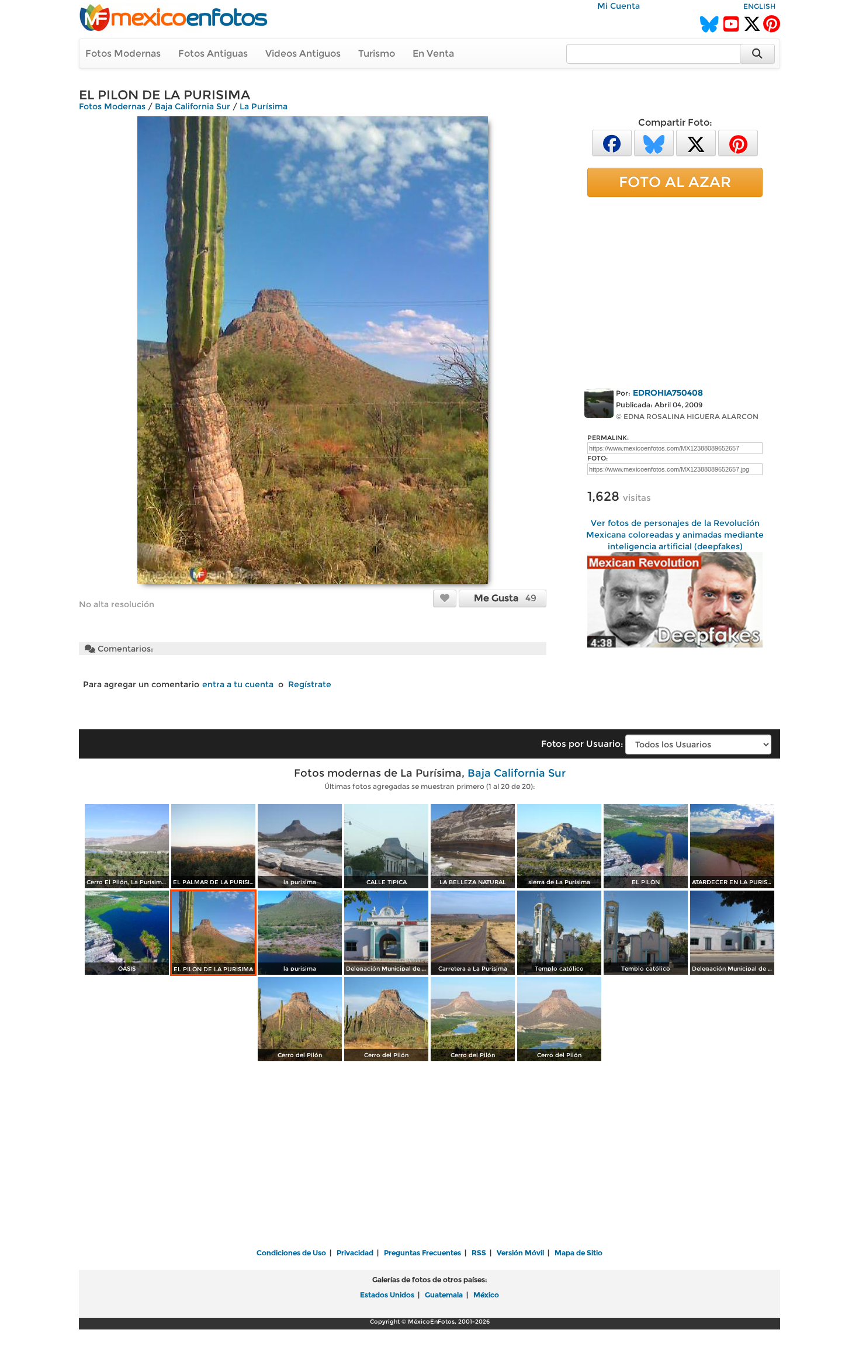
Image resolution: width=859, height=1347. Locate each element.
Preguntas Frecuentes (422, 1252)
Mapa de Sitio (578, 1252)
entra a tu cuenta (237, 684)
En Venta (433, 53)
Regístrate (309, 684)
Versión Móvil (520, 1252)
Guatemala (444, 1294)
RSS (479, 1252)
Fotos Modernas (123, 53)
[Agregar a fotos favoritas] (444, 598)
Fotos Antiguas (213, 53)
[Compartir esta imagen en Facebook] (612, 142)
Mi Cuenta (618, 6)
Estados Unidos (387, 1294)
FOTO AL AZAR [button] (675, 182)
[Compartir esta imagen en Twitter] (696, 142)
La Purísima (264, 106)
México (486, 1294)
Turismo (376, 53)
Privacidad (355, 1252)
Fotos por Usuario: (582, 743)
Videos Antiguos (303, 53)
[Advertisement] (675, 290)
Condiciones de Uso (291, 1252)
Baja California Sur (192, 106)
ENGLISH (759, 6)
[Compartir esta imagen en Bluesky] (654, 142)
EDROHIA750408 (668, 392)
